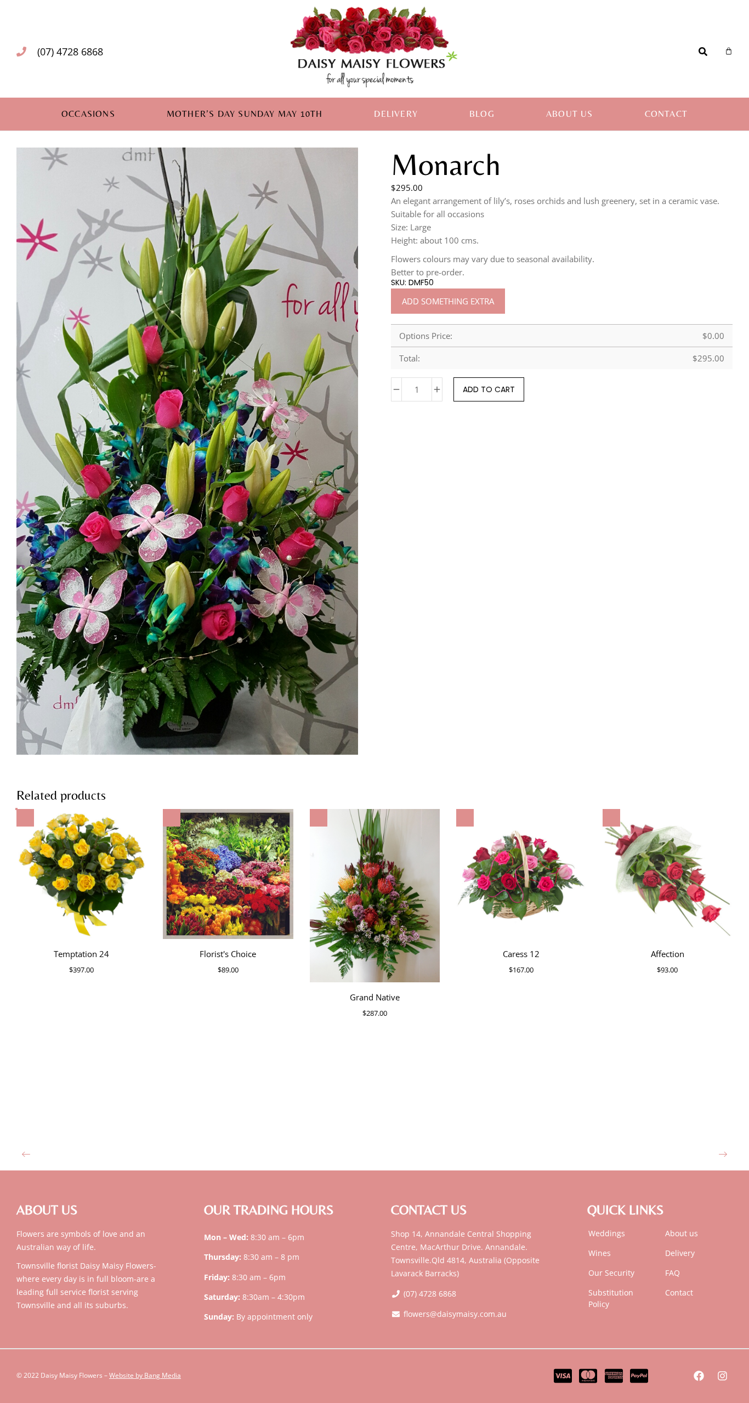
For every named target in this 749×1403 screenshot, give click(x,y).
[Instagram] (722, 1376)
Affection (667, 953)
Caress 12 (521, 953)
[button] (26, 1154)
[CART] (729, 51)
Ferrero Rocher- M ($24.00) (544, 417)
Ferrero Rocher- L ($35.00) (614, 417)
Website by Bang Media (145, 1375)
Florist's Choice (228, 953)
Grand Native (375, 997)
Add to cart (489, 389)
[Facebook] (698, 1376)
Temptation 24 (81, 953)
